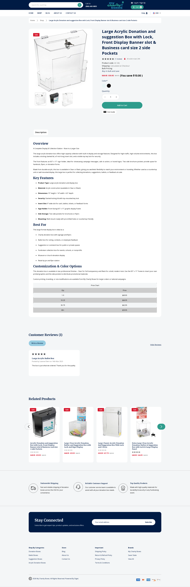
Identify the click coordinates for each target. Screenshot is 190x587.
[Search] (80, 5)
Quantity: (106, 91)
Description (41, 132)
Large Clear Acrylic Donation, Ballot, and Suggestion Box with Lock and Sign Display (77, 445)
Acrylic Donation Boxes (37, 563)
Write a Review (37, 343)
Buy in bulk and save (110, 71)
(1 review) (118, 59)
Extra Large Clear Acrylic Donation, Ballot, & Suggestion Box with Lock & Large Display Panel (145, 446)
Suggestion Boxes (35, 559)
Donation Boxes (35, 551)
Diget (76, 578)
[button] (40, 99)
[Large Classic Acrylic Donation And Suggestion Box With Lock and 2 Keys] (111, 422)
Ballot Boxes (33, 555)
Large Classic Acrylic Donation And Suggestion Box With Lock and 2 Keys (111, 445)
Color (104, 81)
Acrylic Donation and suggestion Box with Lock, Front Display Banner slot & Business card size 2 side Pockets (44, 446)
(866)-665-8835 (91, 6)
